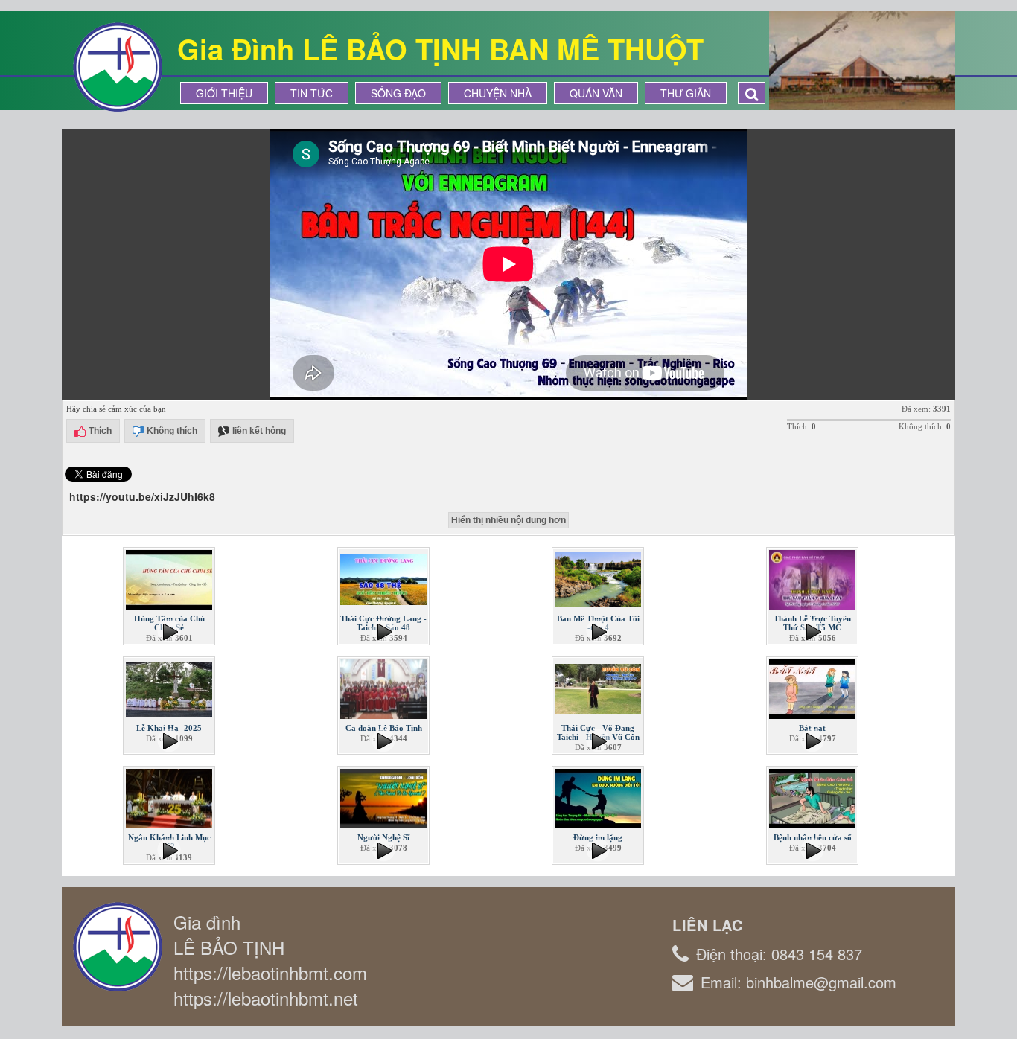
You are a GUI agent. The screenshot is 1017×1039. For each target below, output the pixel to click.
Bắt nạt (812, 727)
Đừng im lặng (597, 837)
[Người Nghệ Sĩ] (385, 797)
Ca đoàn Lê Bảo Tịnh (383, 727)
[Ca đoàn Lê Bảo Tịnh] (385, 687)
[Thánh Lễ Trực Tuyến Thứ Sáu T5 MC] (813, 578)
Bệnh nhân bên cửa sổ (813, 837)
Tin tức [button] (311, 93)
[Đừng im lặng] (599, 797)
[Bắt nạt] (813, 687)
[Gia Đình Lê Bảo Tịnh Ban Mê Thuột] (117, 65)
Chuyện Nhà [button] (498, 93)
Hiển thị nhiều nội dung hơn (508, 520)
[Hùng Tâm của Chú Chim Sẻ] (170, 578)
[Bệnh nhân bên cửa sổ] (813, 797)
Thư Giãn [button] (685, 93)
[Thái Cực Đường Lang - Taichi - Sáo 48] (385, 578)
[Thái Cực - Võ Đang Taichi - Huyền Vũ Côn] (599, 687)
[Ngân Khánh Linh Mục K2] (170, 797)
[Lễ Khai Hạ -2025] (170, 687)
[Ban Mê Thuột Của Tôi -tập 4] (599, 578)
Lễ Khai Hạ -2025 (169, 727)
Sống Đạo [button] (398, 93)
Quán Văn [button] (596, 93)
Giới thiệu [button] (224, 93)
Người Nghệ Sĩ (383, 837)
